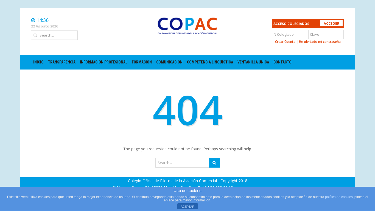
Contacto (282, 62)
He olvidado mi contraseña (320, 41)
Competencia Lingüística (210, 62)
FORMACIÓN (142, 62)
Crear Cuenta (285, 41)
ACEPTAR (187, 206)
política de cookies (339, 197)
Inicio (38, 62)
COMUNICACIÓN (169, 62)
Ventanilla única (253, 62)
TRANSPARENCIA (61, 62)
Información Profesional (103, 62)
